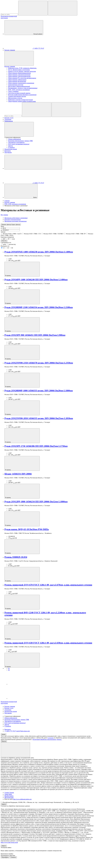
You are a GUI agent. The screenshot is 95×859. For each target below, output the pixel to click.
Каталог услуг (8, 117)
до (2, 230)
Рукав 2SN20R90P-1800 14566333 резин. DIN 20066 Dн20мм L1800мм (38, 390)
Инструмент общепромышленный (19, 86)
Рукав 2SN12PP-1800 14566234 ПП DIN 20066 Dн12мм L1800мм (36, 501)
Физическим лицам (10, 149)
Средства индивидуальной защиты (19, 93)
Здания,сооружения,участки (17, 96)
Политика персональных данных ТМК (20, 141)
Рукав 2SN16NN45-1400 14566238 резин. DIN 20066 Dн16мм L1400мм (38, 252)
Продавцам (8, 152)
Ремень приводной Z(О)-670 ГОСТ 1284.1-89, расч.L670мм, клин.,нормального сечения (48, 585)
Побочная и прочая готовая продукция (20, 99)
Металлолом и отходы (15, 98)
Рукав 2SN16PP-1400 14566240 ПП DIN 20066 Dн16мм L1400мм (36, 279)
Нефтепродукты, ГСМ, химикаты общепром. (22, 68)
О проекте (11, 147)
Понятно (3, 741)
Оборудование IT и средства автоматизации (22, 78)
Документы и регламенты (16, 142)
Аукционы (7, 119)
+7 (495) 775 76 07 (10, 731)
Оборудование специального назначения (21, 83)
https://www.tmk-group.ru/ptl (9, 842)
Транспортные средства (15, 84)
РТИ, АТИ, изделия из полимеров (19, 89)
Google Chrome (9, 792)
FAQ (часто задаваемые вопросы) (18, 144)
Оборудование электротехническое (19, 74)
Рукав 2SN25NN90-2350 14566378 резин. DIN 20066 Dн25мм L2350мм (38, 363)
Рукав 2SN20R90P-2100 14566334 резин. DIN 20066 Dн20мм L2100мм (38, 307)
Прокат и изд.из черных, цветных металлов (22, 71)
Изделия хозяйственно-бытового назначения (22, 94)
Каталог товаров (9, 50)
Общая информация (14, 139)
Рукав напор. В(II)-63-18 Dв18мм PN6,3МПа (26, 529)
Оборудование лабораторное (17, 79)
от (2, 228)
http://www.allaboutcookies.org (22, 799)
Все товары (4, 215)
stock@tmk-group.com (23, 731)
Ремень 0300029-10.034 (15, 557)
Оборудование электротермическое (19, 76)
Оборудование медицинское (17, 81)
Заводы (10, 146)
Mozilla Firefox (9, 796)
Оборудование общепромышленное (19, 73)
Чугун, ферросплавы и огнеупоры (19, 69)
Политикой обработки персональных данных (47, 739)
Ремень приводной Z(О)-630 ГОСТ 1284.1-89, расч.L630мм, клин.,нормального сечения (48, 643)
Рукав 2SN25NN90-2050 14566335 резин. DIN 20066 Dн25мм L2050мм (38, 418)
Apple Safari (8, 794)
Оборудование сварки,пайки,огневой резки (22, 101)
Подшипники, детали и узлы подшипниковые (22, 88)
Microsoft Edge (9, 797)
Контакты (7, 151)
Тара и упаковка (13, 91)
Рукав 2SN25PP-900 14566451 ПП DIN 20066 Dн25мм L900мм (34, 335)
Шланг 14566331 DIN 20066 (18, 474)
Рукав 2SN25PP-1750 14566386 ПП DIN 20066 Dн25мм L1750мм (36, 446)
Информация (8, 121)
